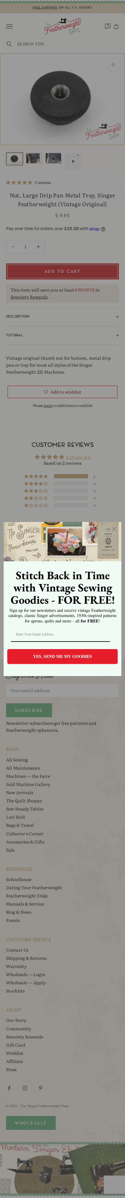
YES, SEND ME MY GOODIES (62, 656)
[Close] (114, 529)
